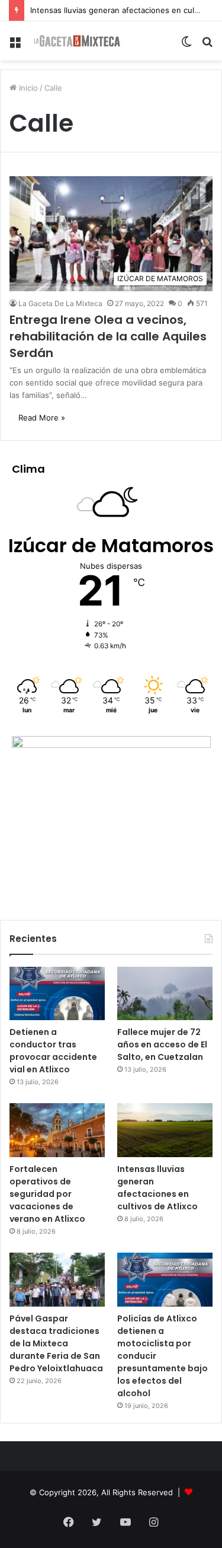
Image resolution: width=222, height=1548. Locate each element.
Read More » (41, 417)
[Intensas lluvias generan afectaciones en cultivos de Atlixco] (165, 1130)
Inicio (27, 88)
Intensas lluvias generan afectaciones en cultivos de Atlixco (157, 1187)
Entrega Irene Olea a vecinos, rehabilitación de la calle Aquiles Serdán (108, 336)
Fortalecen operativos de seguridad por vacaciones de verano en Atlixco (47, 1194)
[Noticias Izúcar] (77, 41)
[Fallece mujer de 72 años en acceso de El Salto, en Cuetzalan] (165, 994)
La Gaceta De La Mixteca (60, 303)
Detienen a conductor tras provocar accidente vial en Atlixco (53, 1050)
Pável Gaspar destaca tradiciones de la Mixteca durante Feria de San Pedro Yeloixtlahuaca (56, 1343)
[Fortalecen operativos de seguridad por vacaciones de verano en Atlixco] (57, 1130)
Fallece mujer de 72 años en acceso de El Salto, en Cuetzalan (162, 1044)
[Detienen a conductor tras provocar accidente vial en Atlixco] (57, 994)
